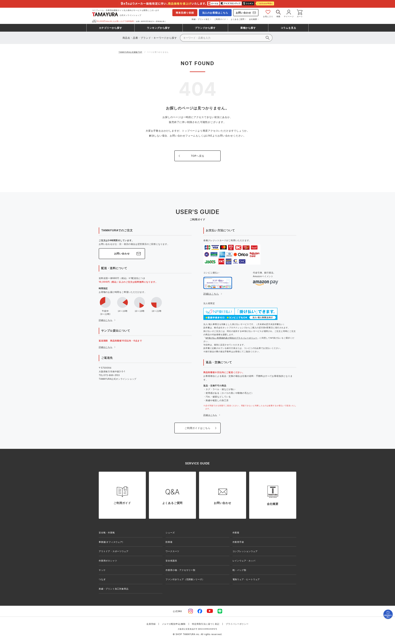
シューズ (170, 532)
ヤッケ (102, 570)
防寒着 (169, 542)
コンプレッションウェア (245, 551)
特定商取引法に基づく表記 (205, 624)
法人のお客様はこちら (215, 12)
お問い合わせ (243, 12)
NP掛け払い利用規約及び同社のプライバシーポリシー (231, 338)
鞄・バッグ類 (239, 570)
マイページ (289, 16)
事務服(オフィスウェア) (111, 542)
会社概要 (253, 19)
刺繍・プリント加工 (200, 19)
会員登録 (151, 624)
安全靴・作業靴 (107, 532)
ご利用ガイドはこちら (197, 428)
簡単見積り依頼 (185, 12)
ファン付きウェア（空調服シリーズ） (185, 579)
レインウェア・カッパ (244, 560)
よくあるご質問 (238, 19)
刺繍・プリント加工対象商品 (113, 588)
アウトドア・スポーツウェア (113, 551)
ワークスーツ (172, 551)
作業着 (236, 532)
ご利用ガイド (220, 19)
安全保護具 (171, 560)
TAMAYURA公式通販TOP (130, 52)
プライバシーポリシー (237, 624)
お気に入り (268, 16)
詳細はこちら (105, 320)
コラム (288, 27)
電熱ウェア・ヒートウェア (246, 579)
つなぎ (102, 579)
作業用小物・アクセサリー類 (180, 570)
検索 (278, 16)
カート (300, 16)
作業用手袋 (238, 542)
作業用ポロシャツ (108, 560)
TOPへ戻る (197, 155)
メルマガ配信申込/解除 (174, 624)
